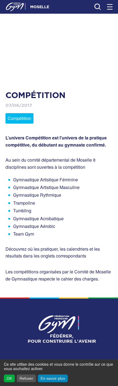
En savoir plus (53, 378)
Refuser (26, 378)
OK (9, 378)
